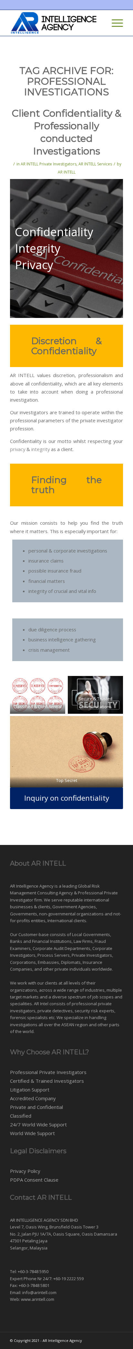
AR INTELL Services (95, 164)
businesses (21, 907)
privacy (17, 449)
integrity (40, 449)
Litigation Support (29, 1089)
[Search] (99, 23)
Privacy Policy (25, 1171)
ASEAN (67, 1025)
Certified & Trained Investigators (47, 1081)
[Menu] (114, 23)
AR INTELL (67, 172)
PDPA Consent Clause (34, 1179)
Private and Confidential (36, 1107)
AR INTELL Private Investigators (49, 164)
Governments (23, 914)
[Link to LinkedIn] (118, 1340)
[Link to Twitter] (108, 1340)
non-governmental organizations (71, 914)
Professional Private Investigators (48, 1072)
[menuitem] (99, 23)
